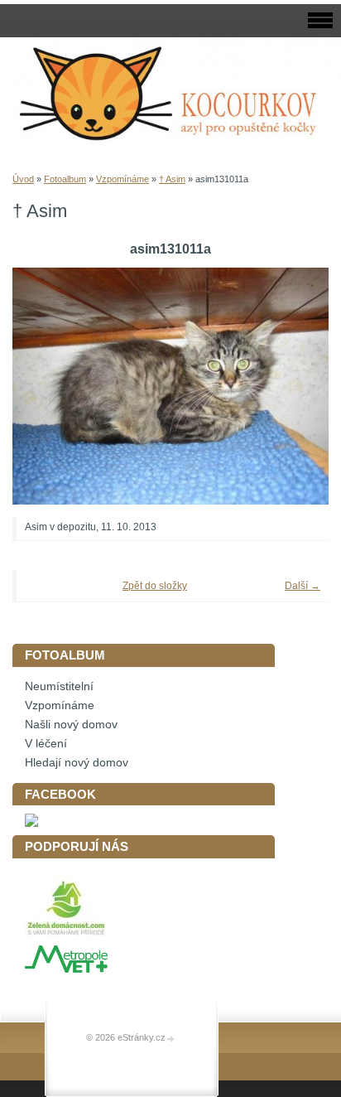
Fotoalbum (65, 179)
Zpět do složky (154, 586)
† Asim (172, 179)
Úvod (23, 179)
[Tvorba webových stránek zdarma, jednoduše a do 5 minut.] (171, 1038)
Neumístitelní (59, 686)
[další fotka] (293, 386)
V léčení (46, 743)
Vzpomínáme (122, 179)
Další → (302, 586)
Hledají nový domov (76, 762)
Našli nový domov (71, 724)
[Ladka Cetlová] (31, 823)
